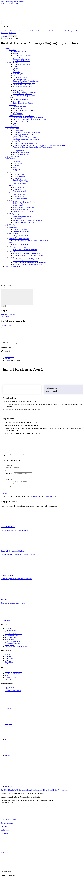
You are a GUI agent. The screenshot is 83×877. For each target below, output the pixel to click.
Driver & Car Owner (12, 31)
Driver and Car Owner (12, 127)
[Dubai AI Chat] (4, 852)
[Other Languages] (17, 297)
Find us (15, 112)
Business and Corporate (12, 226)
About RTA (48, 31)
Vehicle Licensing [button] (14, 129)
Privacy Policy (37, 496)
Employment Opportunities (21, 99)
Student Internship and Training (23, 103)
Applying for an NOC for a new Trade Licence (28, 255)
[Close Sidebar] (1, 23)
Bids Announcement (11, 687)
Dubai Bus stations (19, 176)
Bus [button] (10, 173)
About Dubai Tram (19, 195)
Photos (15, 70)
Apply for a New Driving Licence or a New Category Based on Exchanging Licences (40, 145)
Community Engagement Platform (16, 646)
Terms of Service (48, 496)
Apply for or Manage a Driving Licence (25, 143)
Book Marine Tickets (19, 218)
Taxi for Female (18, 206)
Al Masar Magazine (11, 635)
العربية (5, 36)
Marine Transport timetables (22, 217)
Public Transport (24, 31)
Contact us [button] (12, 105)
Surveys (15, 123)
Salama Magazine (18, 74)
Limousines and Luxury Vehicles (23, 211)
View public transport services (22, 94)
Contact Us (12, 33)
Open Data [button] (12, 75)
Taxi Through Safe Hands (21, 209)
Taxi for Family (18, 204)
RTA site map (9, 639)
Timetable (12, 224)
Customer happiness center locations (24, 110)
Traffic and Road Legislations (22, 86)
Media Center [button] (13, 62)
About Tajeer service (19, 184)
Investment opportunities (21, 231)
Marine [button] (11, 213)
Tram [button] (10, 193)
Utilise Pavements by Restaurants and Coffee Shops (29, 262)
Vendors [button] (11, 242)
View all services (18, 90)
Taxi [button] (10, 200)
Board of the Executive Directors (23, 55)
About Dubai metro (19, 187)
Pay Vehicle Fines (18, 130)
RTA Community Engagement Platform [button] (21, 116)
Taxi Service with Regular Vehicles (24, 202)
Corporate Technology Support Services (26, 81)
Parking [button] (11, 149)
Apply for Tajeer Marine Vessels (23, 222)
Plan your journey (18, 178)
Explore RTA (17, 53)
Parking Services (18, 151)
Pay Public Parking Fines (21, 154)
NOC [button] (10, 246)
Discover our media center (21, 64)
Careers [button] (11, 97)
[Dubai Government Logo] (9, 3)
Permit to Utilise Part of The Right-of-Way (26, 259)
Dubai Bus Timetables (20, 180)
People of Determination (12, 266)
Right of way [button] (13, 257)
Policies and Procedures (12, 643)
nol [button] (10, 160)
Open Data (64, 31)
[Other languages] (10, 35)
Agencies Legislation (19, 79)
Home (3, 31)
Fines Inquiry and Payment (13, 672)
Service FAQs (17, 108)
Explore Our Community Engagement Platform (28, 118)
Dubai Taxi (8, 660)
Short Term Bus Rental (20, 235)
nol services (16, 169)
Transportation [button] (13, 233)
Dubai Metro (9, 662)
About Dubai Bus (18, 174)
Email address (8, 473)
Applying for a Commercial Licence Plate (26, 253)
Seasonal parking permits (21, 152)
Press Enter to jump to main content (12, 2)
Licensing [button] (12, 251)
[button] (41, 343)
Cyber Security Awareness (21, 61)
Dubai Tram (9, 658)
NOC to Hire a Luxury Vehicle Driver (25, 250)
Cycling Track (9, 645)
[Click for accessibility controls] (1, 36)
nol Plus (15, 171)
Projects (15, 68)
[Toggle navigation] (1, 21)
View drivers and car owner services (24, 92)
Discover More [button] (6, 620)
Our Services (56, 31)
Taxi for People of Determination (23, 207)
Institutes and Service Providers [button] (19, 239)
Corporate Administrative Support (24, 83)
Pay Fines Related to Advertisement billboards (27, 264)
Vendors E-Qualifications (21, 244)
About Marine (17, 215)
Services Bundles (14, 156)
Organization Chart (11, 630)
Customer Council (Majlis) (21, 121)
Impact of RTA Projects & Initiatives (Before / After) (29, 119)
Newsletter (16, 72)
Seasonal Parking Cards (12, 673)
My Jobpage (17, 101)
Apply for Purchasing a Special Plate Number (27, 138)
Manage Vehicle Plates (20, 136)
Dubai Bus (8, 656)
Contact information (19, 107)
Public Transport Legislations (22, 85)
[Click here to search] (1, 327)
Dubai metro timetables (20, 191)
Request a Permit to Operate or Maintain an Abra (28, 220)
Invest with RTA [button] (14, 228)
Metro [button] (11, 185)
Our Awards (17, 57)
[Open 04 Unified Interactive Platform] (31, 819)
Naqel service (17, 237)
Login (14, 36)
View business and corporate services (25, 96)
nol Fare (7, 664)
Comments (8, 487)
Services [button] (11, 88)
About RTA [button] (12, 50)
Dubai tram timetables (20, 198)
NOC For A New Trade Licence (23, 248)
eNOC (7, 689)
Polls (14, 125)
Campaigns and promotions (21, 59)
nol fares (15, 167)
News (15, 66)
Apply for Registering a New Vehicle (25, 134)
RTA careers (9, 632)
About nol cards (18, 163)
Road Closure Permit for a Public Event (25, 261)
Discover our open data (20, 77)
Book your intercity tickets (21, 182)
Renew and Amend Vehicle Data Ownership (27, 132)
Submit (5, 493)
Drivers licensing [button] (14, 141)
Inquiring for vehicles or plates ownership (26, 140)
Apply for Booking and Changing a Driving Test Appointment (33, 147)
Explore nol (16, 162)
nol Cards (8, 655)
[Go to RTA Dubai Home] (16, 19)
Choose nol (16, 165)
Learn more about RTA (20, 51)
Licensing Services (11, 679)
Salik (6, 675)
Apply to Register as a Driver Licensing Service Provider (31, 240)
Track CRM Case (18, 114)
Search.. (3, 285)
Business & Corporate (37, 31)
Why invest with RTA (20, 229)
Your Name (8, 468)
